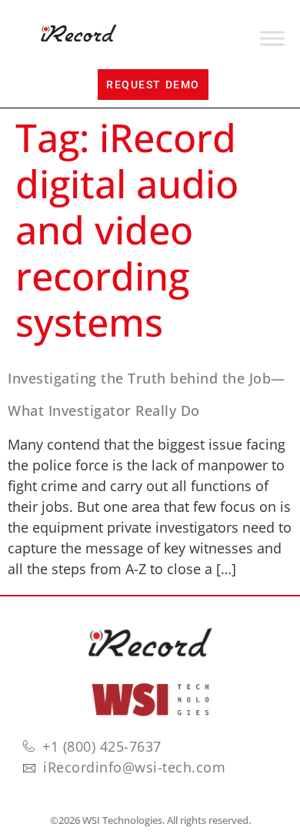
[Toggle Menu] (272, 39)
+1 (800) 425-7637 (102, 746)
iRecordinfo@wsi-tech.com (134, 767)
